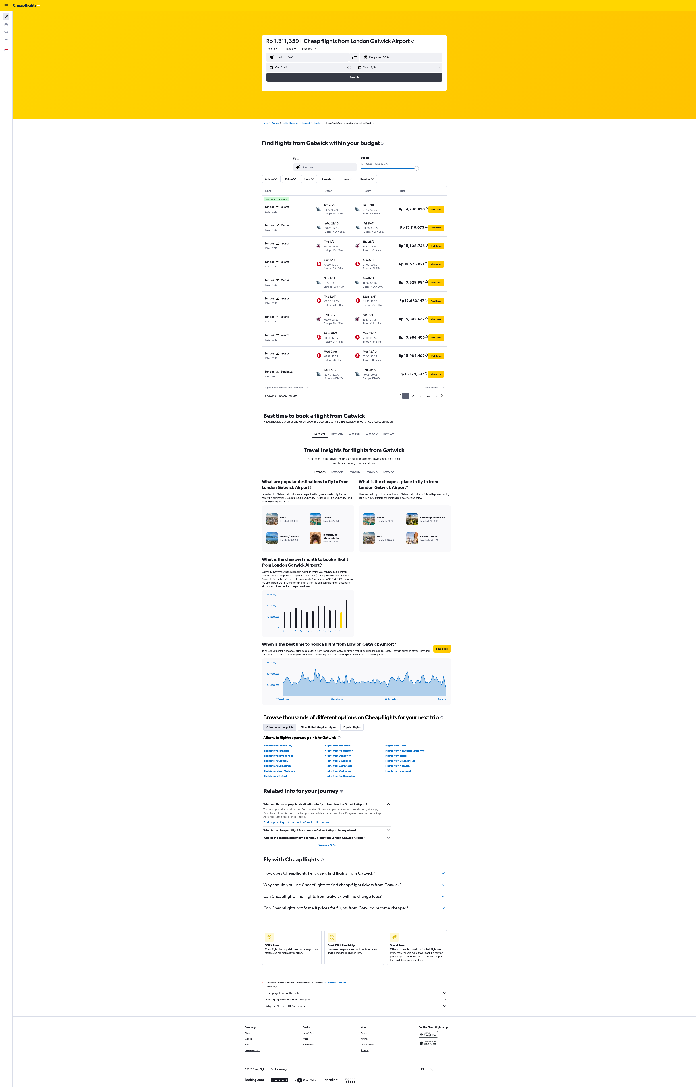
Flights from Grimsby (276, 760)
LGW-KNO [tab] (372, 433)
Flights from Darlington (338, 770)
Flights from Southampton (340, 776)
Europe (275, 123)
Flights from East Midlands (279, 770)
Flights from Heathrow (338, 745)
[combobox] (273, 48)
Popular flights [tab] (352, 727)
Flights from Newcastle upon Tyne (405, 750)
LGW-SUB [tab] (354, 433)
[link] (422, 1069)
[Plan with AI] (6, 39)
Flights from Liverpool (398, 770)
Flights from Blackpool (338, 760)
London (317, 123)
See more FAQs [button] (327, 845)
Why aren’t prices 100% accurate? (286, 1006)
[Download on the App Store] (428, 1043)
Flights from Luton (395, 745)
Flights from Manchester (339, 750)
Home (265, 123)
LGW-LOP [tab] (388, 433)
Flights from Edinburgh (277, 765)
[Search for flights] (6, 16)
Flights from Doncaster (338, 755)
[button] (6, 6)
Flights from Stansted (276, 750)
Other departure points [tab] (279, 727)
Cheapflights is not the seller (283, 993)
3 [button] (420, 396)
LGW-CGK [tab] (337, 433)
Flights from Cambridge (338, 765)
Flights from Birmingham (278, 755)
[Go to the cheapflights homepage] (26, 5)
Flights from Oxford (275, 776)
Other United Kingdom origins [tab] (318, 727)
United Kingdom (290, 123)
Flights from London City (278, 745)
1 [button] (405, 396)
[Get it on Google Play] (428, 1034)
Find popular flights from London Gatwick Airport (293, 822)
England (306, 123)
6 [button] (436, 396)
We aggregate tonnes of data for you (288, 999)
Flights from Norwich (397, 765)
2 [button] (413, 396)
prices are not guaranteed (335, 982)
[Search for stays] (6, 24)
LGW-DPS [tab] (320, 433)
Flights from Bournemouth (400, 760)
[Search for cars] (6, 32)
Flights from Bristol (396, 755)
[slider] (416, 168)
